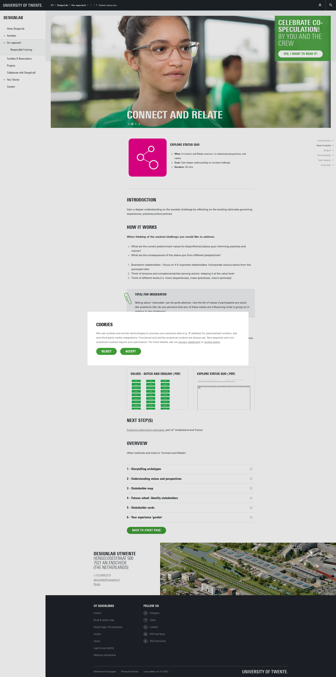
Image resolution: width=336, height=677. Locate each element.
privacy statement (189, 342)
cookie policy (212, 342)
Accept (130, 351)
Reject (106, 351)
